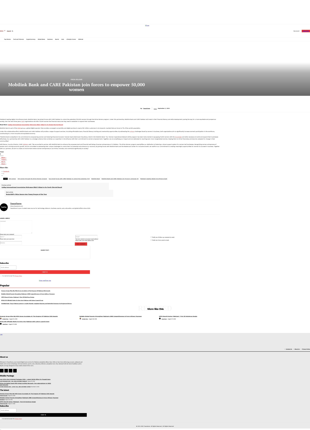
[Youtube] (19, 211)
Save (45, 254)
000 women (12, 178)
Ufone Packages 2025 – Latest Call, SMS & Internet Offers (15, 386)
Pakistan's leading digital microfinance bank (153, 178)
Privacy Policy (18, 275)
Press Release (76, 79)
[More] (55, 254)
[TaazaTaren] (4, 207)
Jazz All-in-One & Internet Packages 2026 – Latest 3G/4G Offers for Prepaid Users (25, 379)
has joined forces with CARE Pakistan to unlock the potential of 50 (69, 178)
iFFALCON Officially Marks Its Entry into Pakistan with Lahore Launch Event (22, 300)
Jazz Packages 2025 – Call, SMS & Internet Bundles (13, 381)
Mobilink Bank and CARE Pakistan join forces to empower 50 (120, 178)
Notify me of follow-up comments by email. (163, 237)
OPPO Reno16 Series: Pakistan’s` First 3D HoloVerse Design (17, 297)
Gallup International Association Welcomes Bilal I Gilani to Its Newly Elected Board (35, 124)
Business (2, 399)
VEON (19, 128)
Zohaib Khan (5, 319)
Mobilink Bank (95, 178)
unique (132, 131)
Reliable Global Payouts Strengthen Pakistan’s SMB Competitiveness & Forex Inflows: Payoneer (28, 294)
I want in (44, 272)
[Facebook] (10, 211)
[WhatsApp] (49, 254)
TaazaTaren (146, 108)
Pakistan (25, 144)
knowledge (178, 137)
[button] (10, 31)
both (22, 121)
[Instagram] (13, 211)
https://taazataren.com (16, 206)
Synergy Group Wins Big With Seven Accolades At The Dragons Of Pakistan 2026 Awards (25, 291)
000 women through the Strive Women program (32, 178)
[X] (16, 211)
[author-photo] (1, 319)
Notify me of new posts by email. (160, 240)
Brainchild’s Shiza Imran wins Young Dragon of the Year (26, 194)
